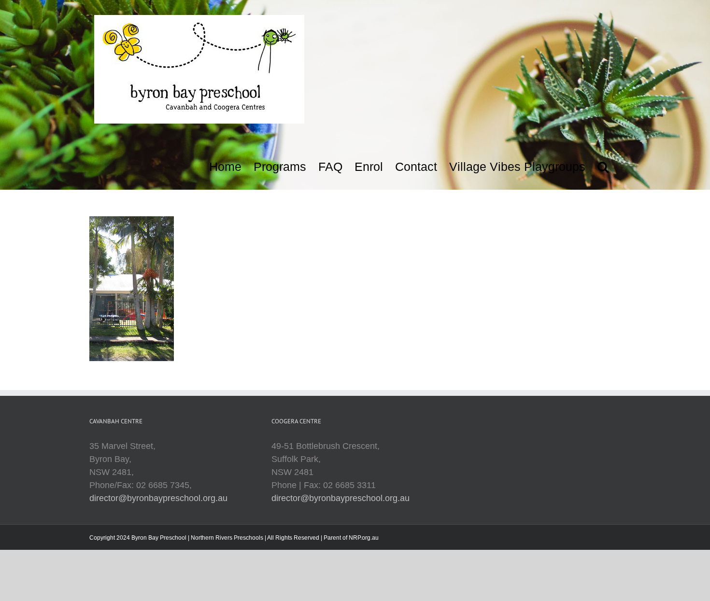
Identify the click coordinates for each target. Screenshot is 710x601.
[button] (603, 164)
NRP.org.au (364, 537)
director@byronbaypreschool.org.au (158, 498)
